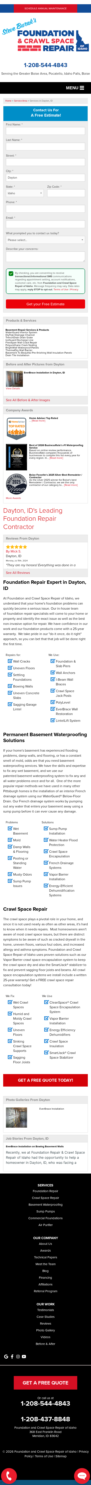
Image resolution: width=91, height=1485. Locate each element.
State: (10, 187)
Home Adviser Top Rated (43, 418)
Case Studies (46, 1316)
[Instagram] (18, 1356)
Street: (11, 156)
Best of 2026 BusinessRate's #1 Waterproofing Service (56, 446)
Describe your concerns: (22, 249)
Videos (45, 1337)
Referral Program (45, 1291)
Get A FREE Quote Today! (45, 1080)
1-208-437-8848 (45, 1419)
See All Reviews (18, 572)
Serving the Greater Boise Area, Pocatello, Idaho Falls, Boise (45, 74)
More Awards (13, 498)
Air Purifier (46, 1225)
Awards (45, 1250)
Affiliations (45, 1284)
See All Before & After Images (28, 400)
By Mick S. (13, 551)
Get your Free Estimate (45, 304)
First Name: (14, 125)
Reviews (45, 1323)
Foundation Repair (45, 1191)
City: (9, 171)
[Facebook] (12, 1356)
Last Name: (14, 140)
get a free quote (45, 1382)
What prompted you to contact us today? (32, 233)
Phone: (11, 202)
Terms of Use (61, 289)
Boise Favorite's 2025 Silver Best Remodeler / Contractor (55, 476)
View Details (13, 388)
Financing (45, 1277)
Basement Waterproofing (46, 1204)
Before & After (45, 1344)
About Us (45, 1243)
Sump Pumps (45, 1211)
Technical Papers (45, 1257)
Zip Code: (54, 187)
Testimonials (45, 1310)
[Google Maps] (6, 1356)
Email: (10, 218)
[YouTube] (23, 1356)
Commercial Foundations (45, 1218)
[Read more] (38, 420)
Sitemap (61, 1456)
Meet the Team (46, 1264)
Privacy (74, 289)
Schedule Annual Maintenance (46, 8)
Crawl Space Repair (45, 1198)
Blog (45, 1271)
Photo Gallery (45, 1330)
